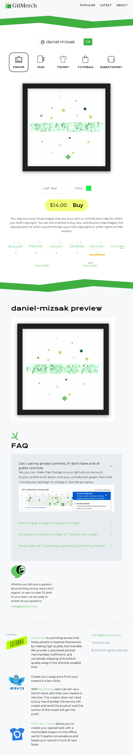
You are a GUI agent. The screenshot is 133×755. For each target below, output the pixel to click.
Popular (87, 5)
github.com (82, 472)
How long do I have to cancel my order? (50, 523)
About (121, 5)
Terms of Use (101, 642)
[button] (88, 188)
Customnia (38, 638)
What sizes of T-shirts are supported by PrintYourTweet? (62, 546)
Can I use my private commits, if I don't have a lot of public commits (59, 466)
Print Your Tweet (43, 723)
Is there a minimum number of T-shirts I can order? (59, 534)
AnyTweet (46, 689)
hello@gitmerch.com (24, 606)
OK (88, 42)
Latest (106, 5)
